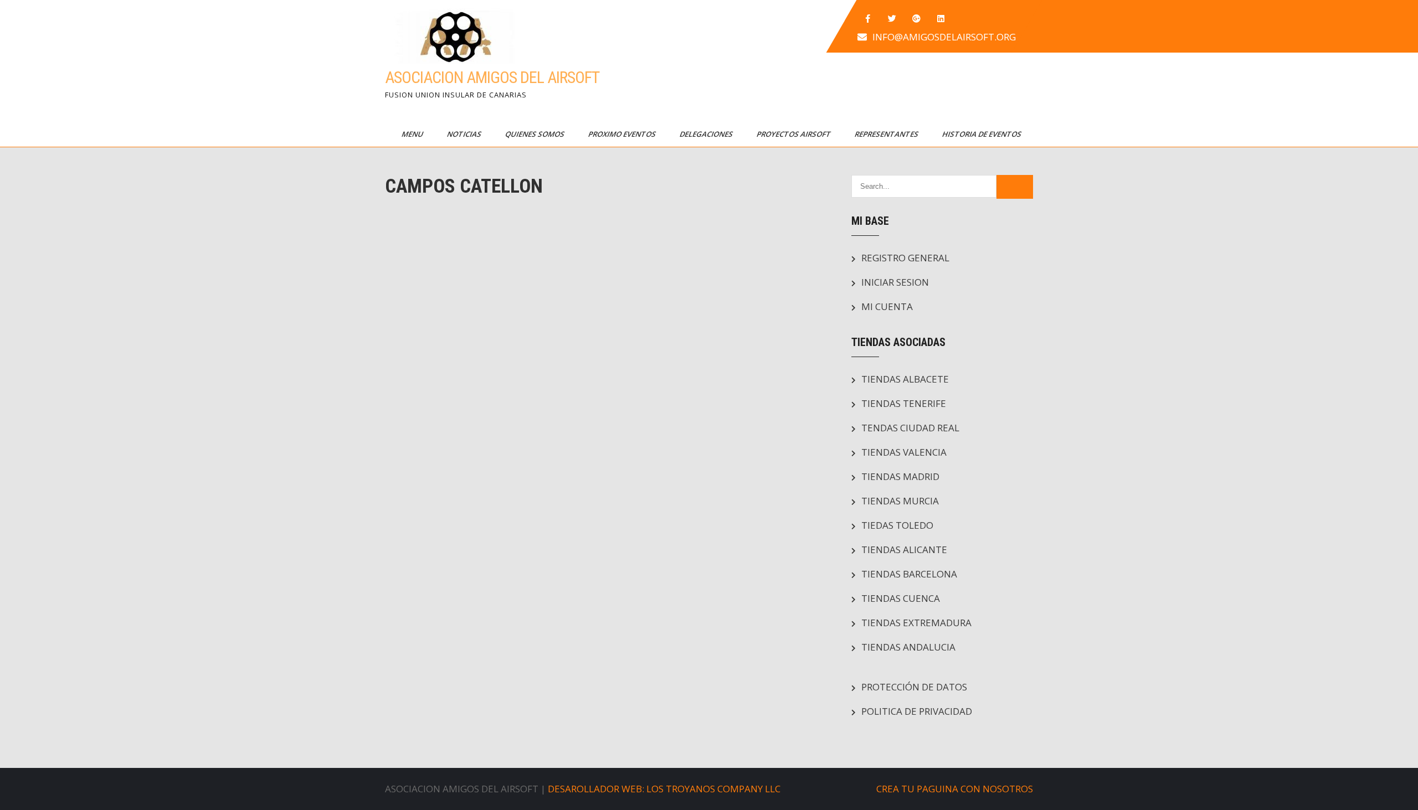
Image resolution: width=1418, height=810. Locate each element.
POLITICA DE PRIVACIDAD (916, 711)
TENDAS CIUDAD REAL (910, 427)
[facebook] (868, 19)
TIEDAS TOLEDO (897, 525)
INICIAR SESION (895, 282)
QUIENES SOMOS (535, 134)
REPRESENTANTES (887, 134)
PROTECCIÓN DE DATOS (914, 686)
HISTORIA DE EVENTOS (982, 134)
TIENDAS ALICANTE (904, 549)
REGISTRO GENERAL (905, 257)
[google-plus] (917, 19)
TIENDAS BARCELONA (909, 573)
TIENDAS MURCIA (900, 500)
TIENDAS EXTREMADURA (916, 622)
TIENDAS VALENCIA (904, 452)
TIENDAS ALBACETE (905, 379)
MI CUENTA (887, 306)
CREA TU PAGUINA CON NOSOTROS (954, 788)
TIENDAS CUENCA (900, 598)
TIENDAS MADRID (900, 476)
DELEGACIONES (707, 134)
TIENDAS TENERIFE (903, 403)
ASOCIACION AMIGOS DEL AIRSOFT (492, 77)
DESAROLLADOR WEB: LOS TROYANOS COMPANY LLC (664, 788)
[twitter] (892, 19)
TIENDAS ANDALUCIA (908, 647)
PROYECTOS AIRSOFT (795, 134)
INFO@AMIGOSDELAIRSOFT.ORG (944, 36)
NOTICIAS (465, 134)
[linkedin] (941, 19)
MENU (413, 134)
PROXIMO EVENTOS (623, 134)
